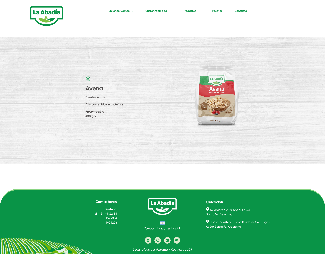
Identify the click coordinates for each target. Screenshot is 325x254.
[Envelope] (177, 240)
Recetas (217, 11)
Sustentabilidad (156, 11)
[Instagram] (157, 240)
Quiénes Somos (119, 11)
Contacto (241, 11)
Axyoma (162, 249)
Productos (189, 11)
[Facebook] (148, 240)
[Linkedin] (167, 240)
